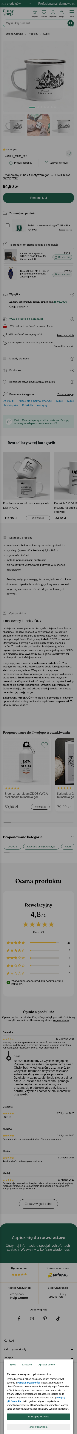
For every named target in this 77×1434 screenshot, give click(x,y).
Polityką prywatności (28, 1382)
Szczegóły (27, 1364)
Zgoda (13, 1364)
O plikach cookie (46, 1364)
